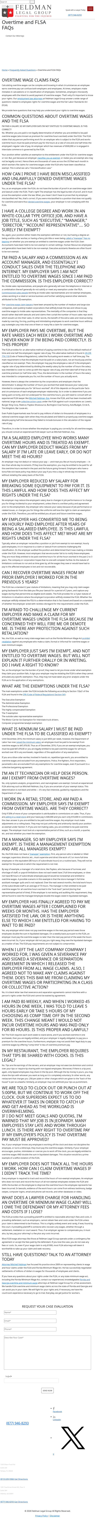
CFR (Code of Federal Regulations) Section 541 (44, 694)
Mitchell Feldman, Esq (39, 398)
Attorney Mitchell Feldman (14, 1264)
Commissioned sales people (15, 292)
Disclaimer (55, 1515)
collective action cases (31, 401)
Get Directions (21, 1479)
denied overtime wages (39, 201)
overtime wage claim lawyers (19, 304)
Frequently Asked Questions (23, 70)
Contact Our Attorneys (15, 36)
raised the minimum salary (28, 742)
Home (5, 70)
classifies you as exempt (48, 158)
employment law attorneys (30, 98)
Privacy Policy (41, 1515)
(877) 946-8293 (75, 15)
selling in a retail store (15, 817)
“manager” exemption (39, 854)
